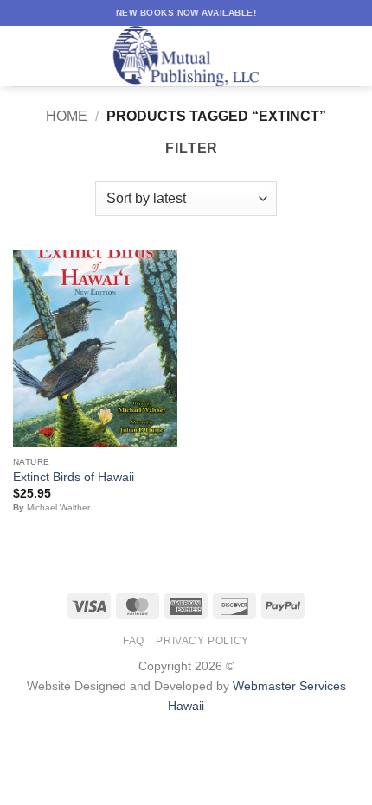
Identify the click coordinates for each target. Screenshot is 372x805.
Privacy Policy (202, 641)
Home (66, 116)
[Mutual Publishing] (186, 56)
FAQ (133, 641)
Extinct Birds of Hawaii (73, 477)
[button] (23, 56)
